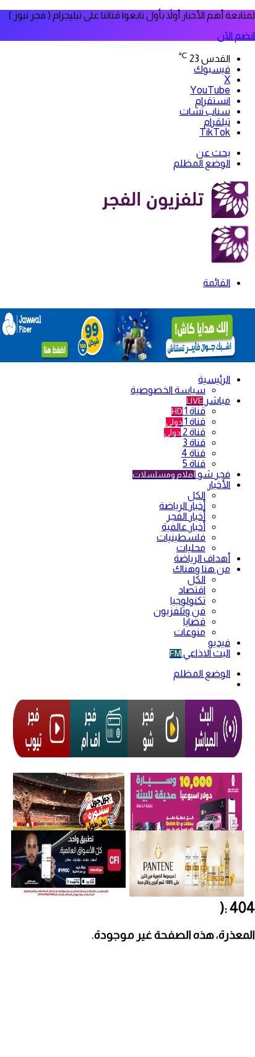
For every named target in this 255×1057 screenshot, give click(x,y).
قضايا (194, 621)
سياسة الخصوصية (168, 390)
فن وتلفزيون (179, 611)
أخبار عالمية (183, 526)
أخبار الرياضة (182, 505)
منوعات (189, 632)
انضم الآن (236, 35)
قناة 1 (188, 411)
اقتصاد (191, 590)
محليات (190, 547)
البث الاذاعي (200, 653)
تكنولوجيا (187, 600)
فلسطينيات (181, 537)
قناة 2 (184, 432)
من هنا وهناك (201, 568)
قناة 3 (194, 442)
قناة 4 (193, 453)
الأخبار (218, 484)
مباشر (208, 400)
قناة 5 (194, 463)
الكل (196, 495)
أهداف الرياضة (202, 558)
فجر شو (181, 474)
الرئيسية (214, 379)
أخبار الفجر (185, 516)
